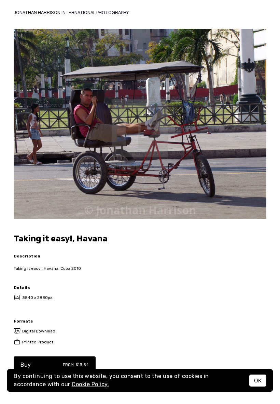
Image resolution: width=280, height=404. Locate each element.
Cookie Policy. (90, 384)
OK (258, 380)
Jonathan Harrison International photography (71, 12)
